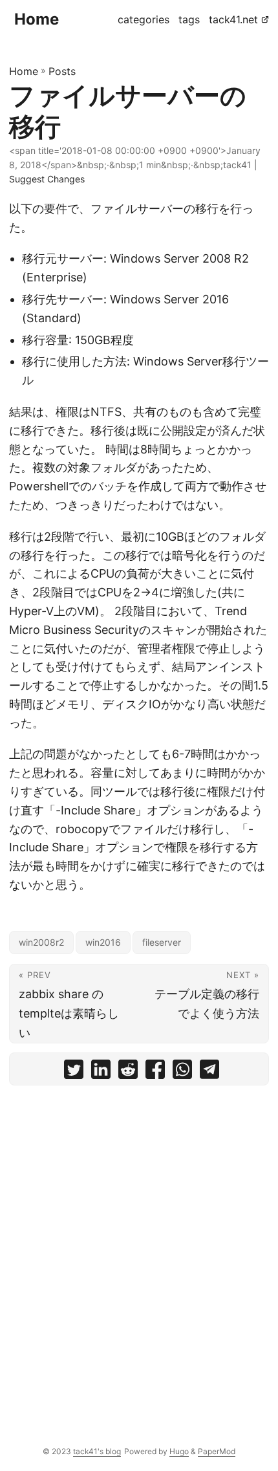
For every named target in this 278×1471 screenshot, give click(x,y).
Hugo (179, 1451)
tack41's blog (97, 1451)
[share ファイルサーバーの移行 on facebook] (155, 1072)
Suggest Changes (47, 178)
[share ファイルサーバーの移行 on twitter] (73, 1072)
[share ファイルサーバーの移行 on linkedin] (101, 1072)
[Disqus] (139, 1256)
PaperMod (216, 1451)
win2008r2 (41, 942)
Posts (62, 71)
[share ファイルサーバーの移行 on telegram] (209, 1072)
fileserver (161, 942)
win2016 (103, 942)
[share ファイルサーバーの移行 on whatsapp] (182, 1072)
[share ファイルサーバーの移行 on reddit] (128, 1072)
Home (36, 19)
